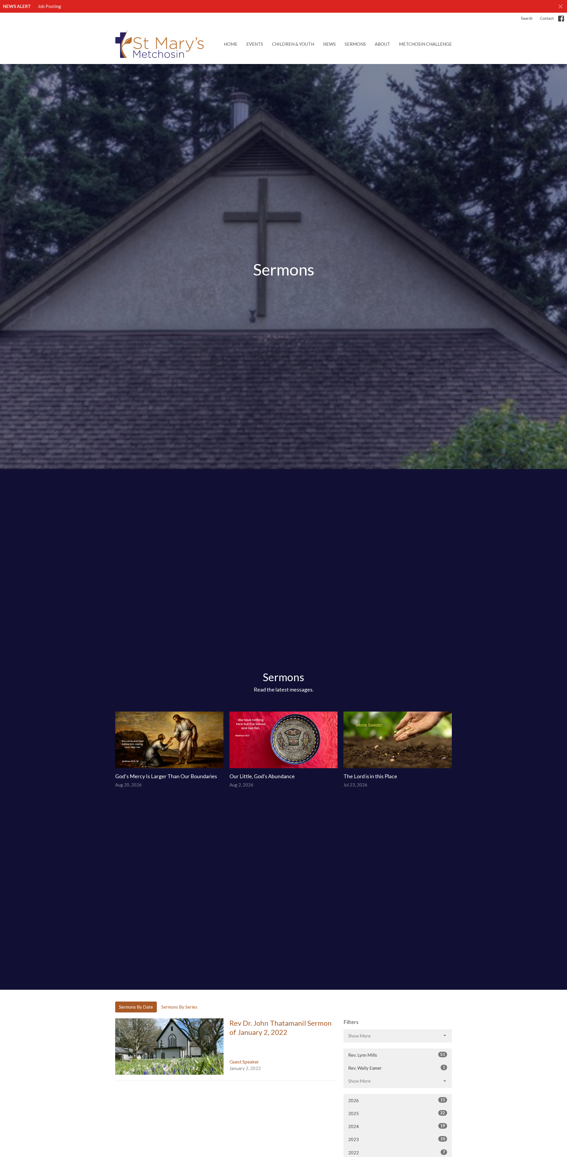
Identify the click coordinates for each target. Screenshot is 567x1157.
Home (230, 44)
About (382, 44)
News (329, 44)
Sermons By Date (136, 1006)
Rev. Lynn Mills (396, 1055)
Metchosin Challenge (425, 44)
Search (526, 18)
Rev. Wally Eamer (396, 1068)
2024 (396, 1126)
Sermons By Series (179, 1006)
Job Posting (49, 6)
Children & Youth (293, 44)
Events (254, 44)
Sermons (355, 44)
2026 (396, 1100)
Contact (547, 18)
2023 (396, 1139)
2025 (396, 1113)
